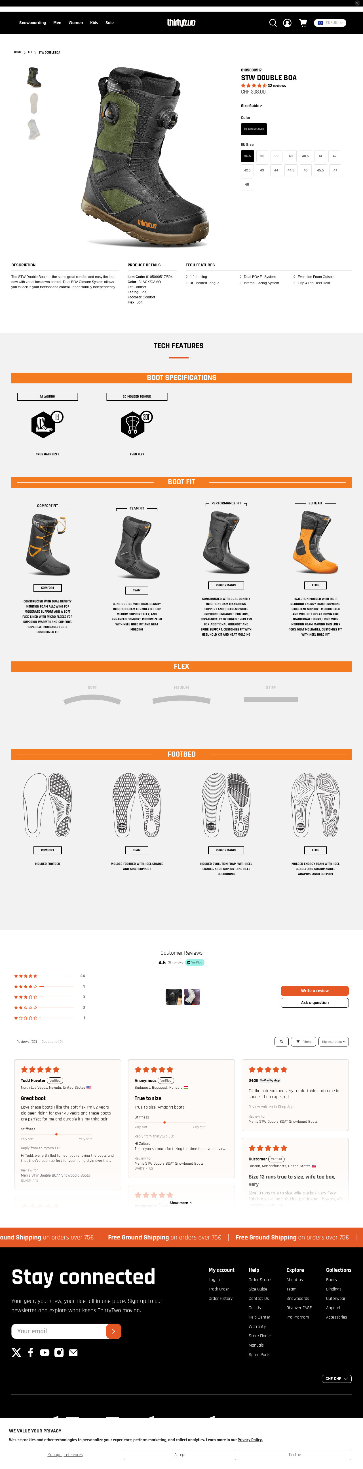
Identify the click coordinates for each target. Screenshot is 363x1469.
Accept (180, 1454)
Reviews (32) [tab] (26, 1041)
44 (276, 170)
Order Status (260, 1280)
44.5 (291, 170)
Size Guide (258, 1289)
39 (276, 156)
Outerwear (335, 1299)
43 (262, 170)
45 (306, 170)
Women (76, 23)
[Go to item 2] (192, 997)
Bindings (333, 1289)
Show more (179, 1202)
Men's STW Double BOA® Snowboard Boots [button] (55, 1175)
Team (291, 1289)
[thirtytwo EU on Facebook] (31, 1356)
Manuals (256, 1345)
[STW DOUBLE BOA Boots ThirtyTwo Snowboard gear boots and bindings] (144, 158)
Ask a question (315, 1003)
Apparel (333, 1308)
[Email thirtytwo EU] (73, 1356)
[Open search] (282, 1041)
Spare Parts (259, 1355)
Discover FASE (299, 1308)
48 (247, 184)
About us (294, 1280)
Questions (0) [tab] (52, 1041)
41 (320, 156)
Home (17, 52)
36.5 (247, 156)
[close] (357, 3)
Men (57, 23)
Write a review (315, 991)
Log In (214, 1280)
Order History (221, 1299)
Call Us (255, 1308)
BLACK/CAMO (254, 129)
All (30, 52)
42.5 (247, 170)
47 (335, 170)
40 (291, 156)
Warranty (257, 1327)
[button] (254, 85)
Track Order (219, 1289)
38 (262, 156)
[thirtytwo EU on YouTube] (45, 1356)
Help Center (259, 1317)
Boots (331, 1280)
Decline (295, 1454)
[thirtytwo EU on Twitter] (16, 1356)
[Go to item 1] (174, 997)
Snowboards (297, 1299)
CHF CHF (333, 1379)
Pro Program (297, 1317)
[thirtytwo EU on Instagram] (59, 1356)
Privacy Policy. (250, 1440)
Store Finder (260, 1336)
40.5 (305, 156)
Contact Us (259, 1299)
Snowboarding (32, 23)
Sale (109, 23)
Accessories (336, 1317)
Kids (94, 23)
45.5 (320, 170)
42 (334, 156)
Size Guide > (252, 106)
